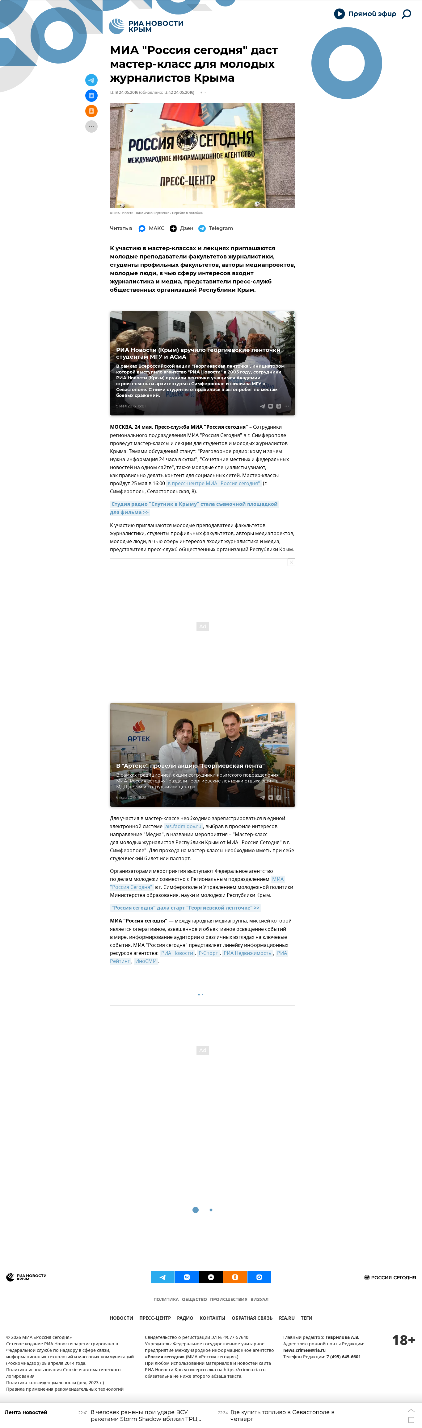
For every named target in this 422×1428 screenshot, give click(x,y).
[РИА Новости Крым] (146, 26)
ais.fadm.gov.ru (183, 826)
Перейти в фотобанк (187, 213)
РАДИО (185, 1319)
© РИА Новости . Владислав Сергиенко (139, 213)
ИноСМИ (146, 961)
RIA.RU (287, 1319)
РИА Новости (177, 953)
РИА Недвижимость (248, 953)
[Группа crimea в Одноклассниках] (235, 1277)
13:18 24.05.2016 (124, 92)
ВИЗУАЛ (259, 1299)
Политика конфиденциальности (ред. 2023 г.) (55, 1383)
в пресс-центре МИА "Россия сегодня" (214, 483)
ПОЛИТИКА (166, 1299)
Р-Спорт (208, 953)
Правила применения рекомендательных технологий (65, 1389)
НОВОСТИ (121, 1319)
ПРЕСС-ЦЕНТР (155, 1319)
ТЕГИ (306, 1319)
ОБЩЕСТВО (194, 1299)
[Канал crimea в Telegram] (163, 1277)
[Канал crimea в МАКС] (259, 1277)
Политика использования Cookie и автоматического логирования (63, 1373)
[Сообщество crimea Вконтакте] (187, 1277)
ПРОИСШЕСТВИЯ (228, 1299)
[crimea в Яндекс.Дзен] (211, 1277)
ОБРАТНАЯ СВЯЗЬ (252, 1319)
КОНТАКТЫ (213, 1319)
